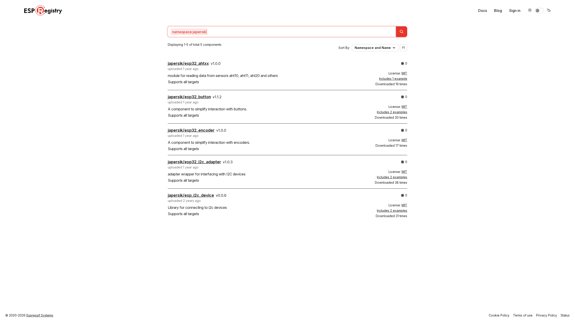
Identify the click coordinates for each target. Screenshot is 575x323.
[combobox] (282, 31)
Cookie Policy (499, 315)
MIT (404, 73)
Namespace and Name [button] (373, 48)
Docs (482, 10)
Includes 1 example (393, 79)
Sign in (514, 10)
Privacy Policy (546, 315)
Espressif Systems (40, 315)
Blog (498, 10)
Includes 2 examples (392, 112)
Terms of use (523, 315)
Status (565, 315)
